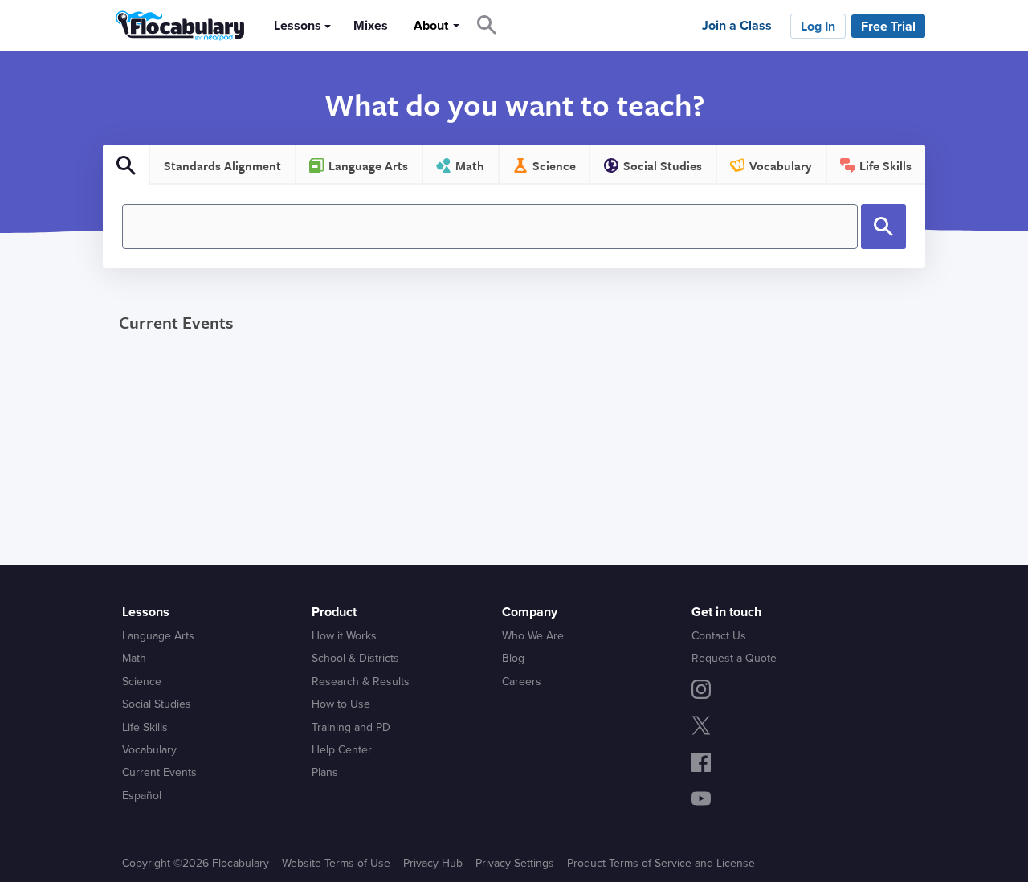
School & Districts (355, 658)
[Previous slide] (75, 373)
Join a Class (737, 26)
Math (134, 658)
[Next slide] (952, 373)
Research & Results (361, 681)
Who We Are (533, 636)
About (431, 26)
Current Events (176, 322)
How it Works (344, 636)
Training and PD (351, 727)
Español (141, 795)
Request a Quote (734, 658)
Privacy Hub (433, 863)
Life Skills (145, 727)
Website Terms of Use (336, 863)
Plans (325, 772)
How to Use (341, 704)
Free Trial (888, 26)
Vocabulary (149, 750)
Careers (521, 681)
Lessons (297, 26)
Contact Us (718, 636)
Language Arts (158, 636)
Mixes (370, 26)
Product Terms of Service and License (661, 863)
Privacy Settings (514, 863)
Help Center (342, 750)
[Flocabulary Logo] (175, 25)
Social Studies (156, 704)
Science (141, 681)
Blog (513, 658)
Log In (818, 26)
